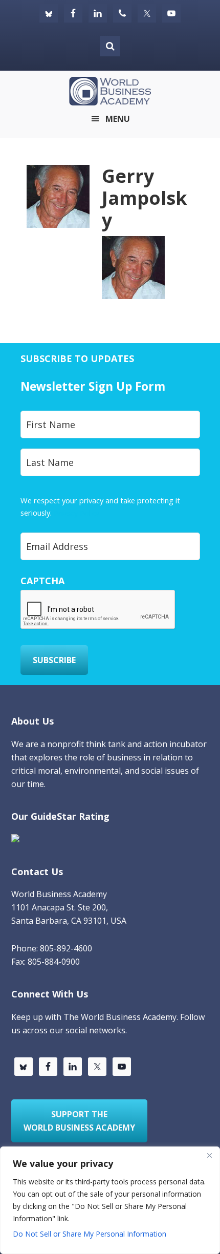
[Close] (209, 1155)
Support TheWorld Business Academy (79, 1121)
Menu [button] (117, 118)
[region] (110, 1200)
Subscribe (54, 660)
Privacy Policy (76, 512)
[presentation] (98, 610)
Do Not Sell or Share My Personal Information (89, 1234)
